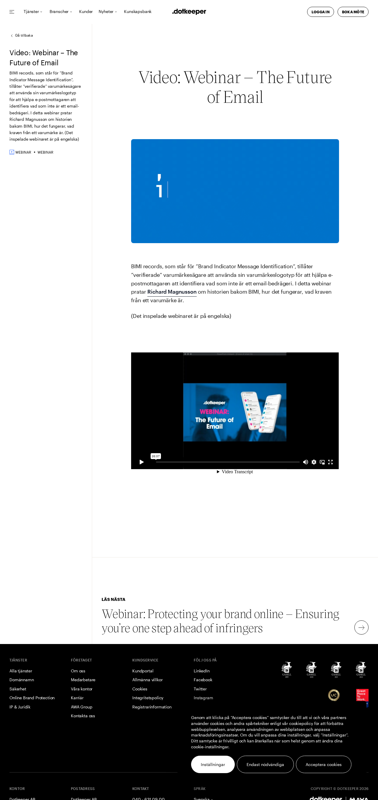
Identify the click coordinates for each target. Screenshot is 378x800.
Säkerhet (17, 688)
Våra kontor (81, 688)
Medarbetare (83, 679)
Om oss (78, 670)
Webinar (46, 152)
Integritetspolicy (147, 697)
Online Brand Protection (32, 697)
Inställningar (213, 764)
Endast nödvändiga (265, 764)
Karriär (77, 697)
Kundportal (142, 670)
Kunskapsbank (137, 11)
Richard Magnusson (171, 291)
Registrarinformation (152, 706)
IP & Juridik (19, 706)
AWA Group (81, 706)
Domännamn (21, 679)
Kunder (86, 11)
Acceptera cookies (324, 764)
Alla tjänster (20, 670)
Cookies (139, 688)
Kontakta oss (83, 715)
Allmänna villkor (147, 679)
